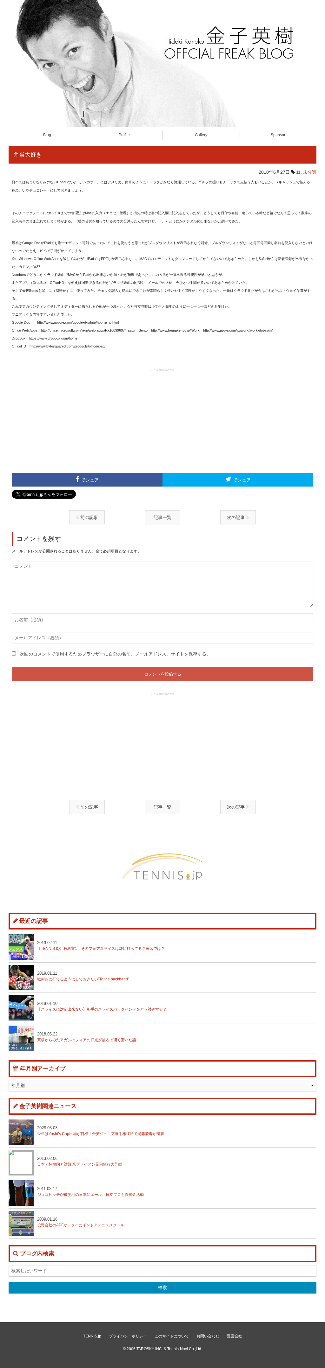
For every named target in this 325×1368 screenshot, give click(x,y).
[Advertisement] (162, 420)
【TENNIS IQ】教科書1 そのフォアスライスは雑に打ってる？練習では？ (101, 945)
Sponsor (278, 135)
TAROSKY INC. (149, 1349)
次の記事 (236, 517)
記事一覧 (162, 517)
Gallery (201, 135)
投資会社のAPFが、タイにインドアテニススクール (80, 1222)
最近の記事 (33, 921)
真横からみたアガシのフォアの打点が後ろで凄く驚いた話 (86, 1037)
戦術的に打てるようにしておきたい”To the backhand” (83, 976)
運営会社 (234, 1336)
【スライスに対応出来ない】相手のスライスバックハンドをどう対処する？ (102, 1006)
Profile (124, 135)
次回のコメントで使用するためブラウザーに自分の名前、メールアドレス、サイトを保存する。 (115, 653)
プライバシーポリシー (128, 1336)
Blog (47, 135)
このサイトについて (172, 1336)
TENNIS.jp (92, 1336)
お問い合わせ (207, 1336)
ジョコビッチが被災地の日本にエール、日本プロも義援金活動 (90, 1191)
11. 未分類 (306, 172)
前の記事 (88, 517)
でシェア (90, 479)
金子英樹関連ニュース (47, 1106)
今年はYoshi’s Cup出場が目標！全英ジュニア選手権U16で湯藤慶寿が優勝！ (102, 1131)
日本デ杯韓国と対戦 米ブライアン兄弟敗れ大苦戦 (81, 1161)
